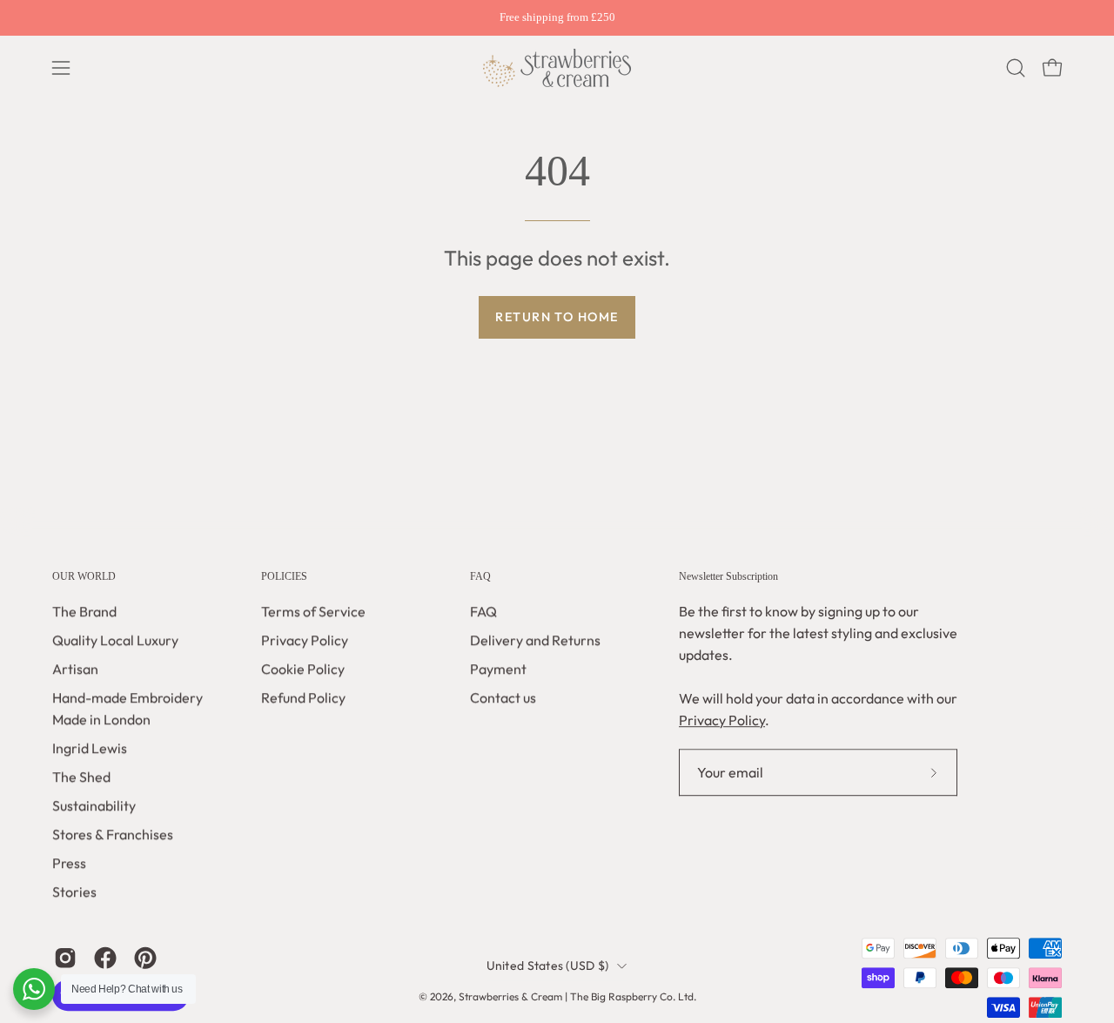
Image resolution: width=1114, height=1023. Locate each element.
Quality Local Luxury (115, 640)
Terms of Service (313, 612)
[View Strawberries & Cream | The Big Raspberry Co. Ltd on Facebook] (105, 959)
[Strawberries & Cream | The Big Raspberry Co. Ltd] (557, 68)
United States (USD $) (548, 965)
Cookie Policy (303, 669)
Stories (74, 892)
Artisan (75, 669)
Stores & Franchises (112, 835)
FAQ (480, 576)
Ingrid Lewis (89, 748)
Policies (284, 576)
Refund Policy (303, 698)
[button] (1015, 68)
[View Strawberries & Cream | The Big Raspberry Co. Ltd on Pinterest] (145, 959)
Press (69, 863)
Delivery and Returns (535, 640)
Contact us (503, 698)
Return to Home (556, 317)
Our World (84, 576)
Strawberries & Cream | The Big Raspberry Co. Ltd (576, 996)
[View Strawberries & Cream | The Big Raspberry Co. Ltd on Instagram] (65, 959)
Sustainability (94, 806)
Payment (498, 669)
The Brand (84, 612)
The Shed (81, 777)
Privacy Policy (304, 640)
